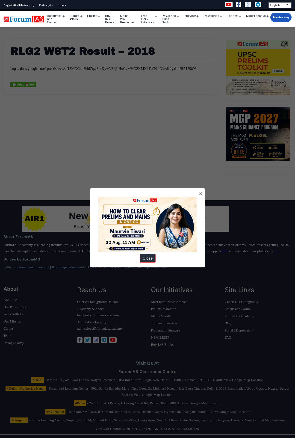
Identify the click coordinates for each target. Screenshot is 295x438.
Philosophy (46, 5)
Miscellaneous (256, 16)
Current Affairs (74, 17)
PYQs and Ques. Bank (169, 19)
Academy (29, 5)
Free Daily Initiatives (147, 19)
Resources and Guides (54, 19)
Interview (190, 16)
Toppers (233, 16)
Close (148, 258)
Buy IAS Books (109, 19)
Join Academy (281, 17)
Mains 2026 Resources (127, 19)
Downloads (211, 16)
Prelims (92, 16)
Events (61, 5)
